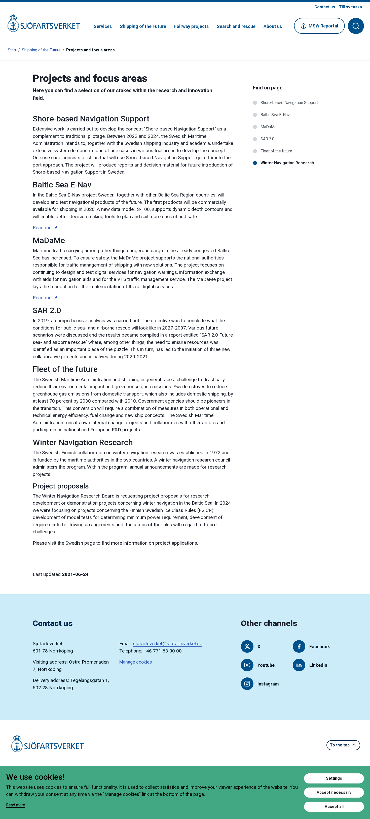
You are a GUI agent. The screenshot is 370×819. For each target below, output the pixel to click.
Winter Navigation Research (287, 162)
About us (273, 26)
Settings (334, 778)
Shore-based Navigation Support (289, 102)
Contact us (324, 7)
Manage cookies (135, 662)
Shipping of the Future (143, 26)
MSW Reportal (323, 25)
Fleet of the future (276, 151)
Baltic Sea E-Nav (275, 114)
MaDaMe (269, 126)
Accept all (334, 806)
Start (12, 50)
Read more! (45, 228)
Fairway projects (191, 26)
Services (103, 26)
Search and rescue (236, 26)
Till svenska (350, 7)
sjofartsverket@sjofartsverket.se (167, 643)
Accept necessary (334, 792)
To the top (340, 745)
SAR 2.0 (267, 139)
